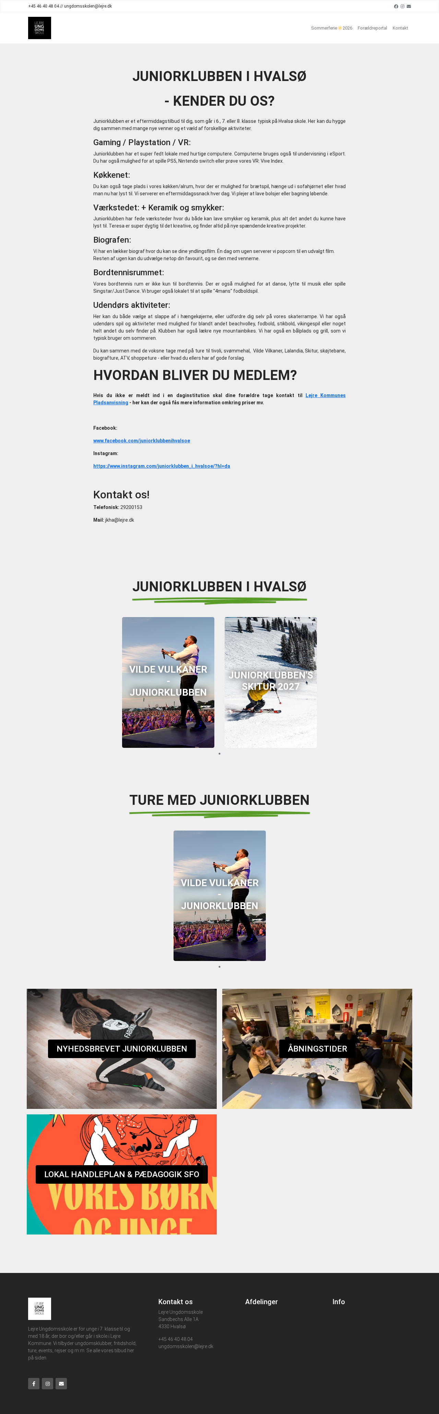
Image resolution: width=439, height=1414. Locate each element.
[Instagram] (402, 6)
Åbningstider (317, 1049)
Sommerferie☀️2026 (331, 28)
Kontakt (400, 28)
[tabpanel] (168, 682)
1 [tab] (219, 753)
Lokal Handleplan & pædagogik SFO (121, 1174)
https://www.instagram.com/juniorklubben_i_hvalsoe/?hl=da (161, 466)
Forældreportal (372, 28)
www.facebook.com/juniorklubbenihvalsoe (141, 440)
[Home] (39, 28)
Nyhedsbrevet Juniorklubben (122, 1049)
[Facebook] (396, 6)
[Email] (409, 6)
